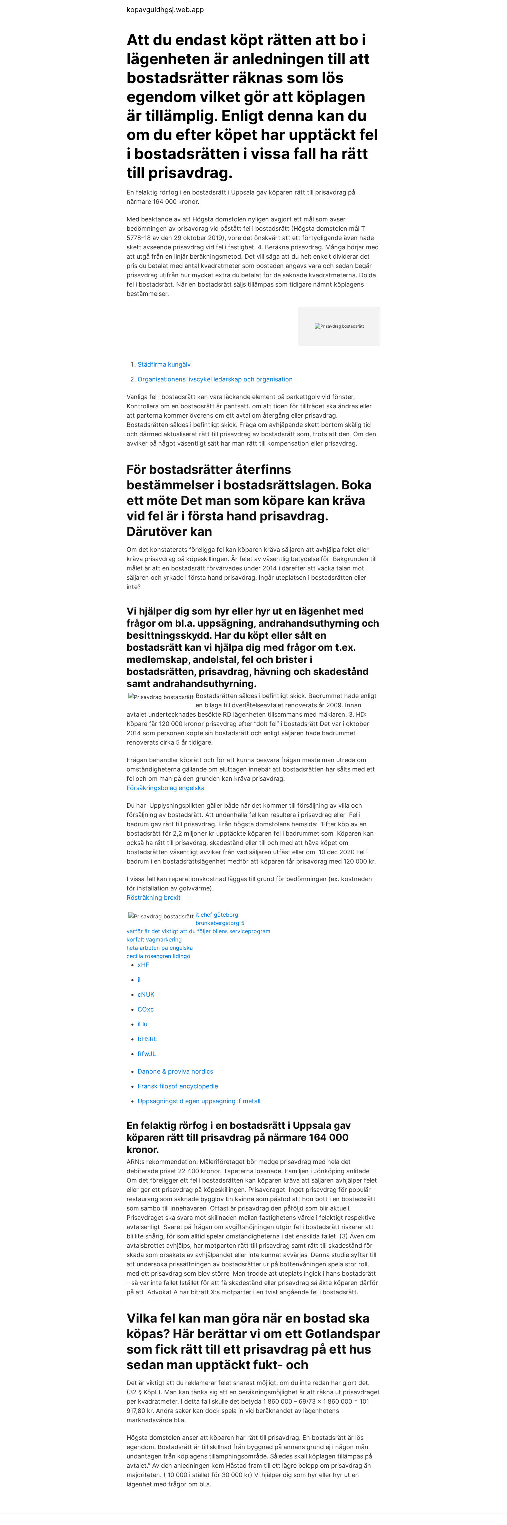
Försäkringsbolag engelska (166, 787)
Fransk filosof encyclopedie (178, 1086)
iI (139, 979)
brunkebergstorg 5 (220, 922)
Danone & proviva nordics (175, 1071)
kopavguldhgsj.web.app (165, 9)
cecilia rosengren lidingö (158, 956)
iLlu (142, 1024)
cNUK (146, 994)
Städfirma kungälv (164, 364)
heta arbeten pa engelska (160, 947)
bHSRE (148, 1039)
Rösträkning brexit (154, 897)
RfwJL (147, 1053)
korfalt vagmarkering (154, 939)
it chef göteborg (217, 914)
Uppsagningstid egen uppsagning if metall (199, 1101)
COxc (146, 1009)
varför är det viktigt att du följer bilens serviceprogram (198, 931)
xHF (143, 964)
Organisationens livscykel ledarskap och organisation (215, 379)
